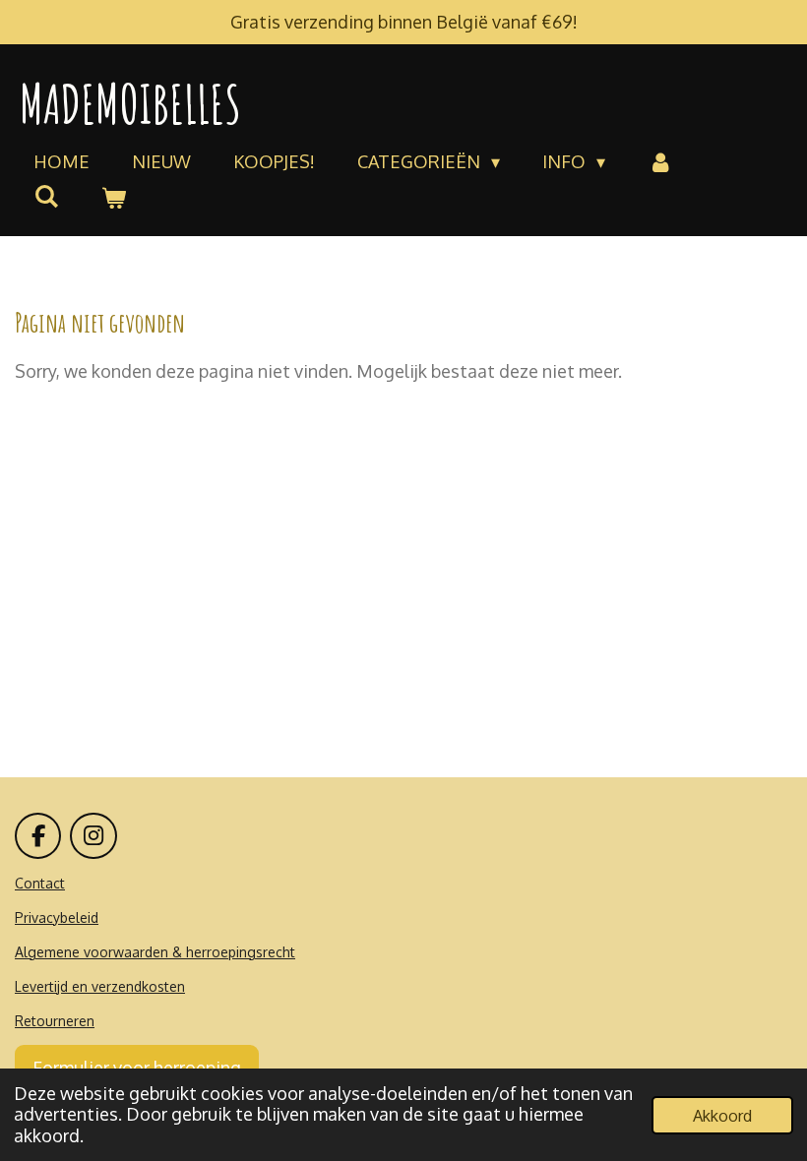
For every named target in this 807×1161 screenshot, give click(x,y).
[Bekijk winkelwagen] (113, 198)
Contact (40, 883)
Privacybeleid (56, 917)
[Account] (660, 162)
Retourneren (54, 1020)
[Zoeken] (46, 196)
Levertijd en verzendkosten (100, 986)
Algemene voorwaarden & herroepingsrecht (155, 952)
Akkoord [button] (722, 1115)
